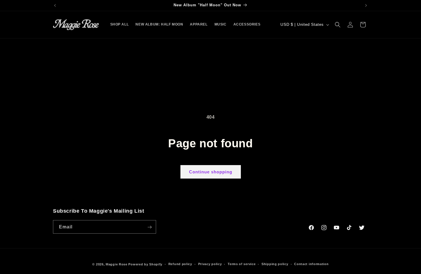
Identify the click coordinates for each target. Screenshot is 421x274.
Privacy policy (210, 264)
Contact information (311, 264)
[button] (337, 24)
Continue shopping (210, 171)
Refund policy (180, 264)
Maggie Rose (116, 264)
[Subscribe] (149, 227)
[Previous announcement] (55, 5)
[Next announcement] (366, 5)
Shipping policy (274, 264)
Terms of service (241, 264)
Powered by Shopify (145, 264)
